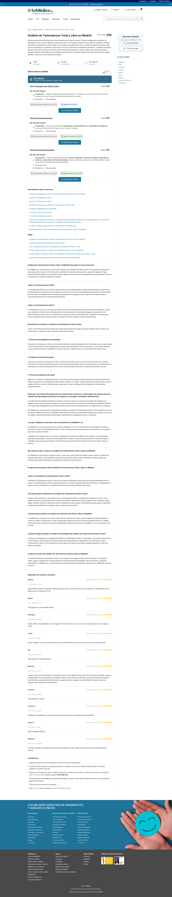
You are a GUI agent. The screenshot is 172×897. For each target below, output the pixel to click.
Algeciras (122, 62)
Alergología (31, 817)
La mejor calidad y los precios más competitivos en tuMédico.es (52, 226)
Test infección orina (83, 822)
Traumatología (32, 837)
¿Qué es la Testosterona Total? (40, 198)
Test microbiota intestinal (84, 819)
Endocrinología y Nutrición (35, 827)
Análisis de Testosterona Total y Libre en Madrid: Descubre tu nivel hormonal (57, 194)
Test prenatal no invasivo (60, 817)
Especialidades (75, 19)
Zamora (121, 70)
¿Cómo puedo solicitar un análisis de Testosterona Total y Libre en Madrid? (56, 250)
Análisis (30, 19)
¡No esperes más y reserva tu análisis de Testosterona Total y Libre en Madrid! (57, 229)
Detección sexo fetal (58, 840)
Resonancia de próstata (59, 824)
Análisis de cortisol (83, 840)
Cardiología (31, 822)
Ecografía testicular (58, 835)
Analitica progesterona (84, 832)
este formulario (34, 775)
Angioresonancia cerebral (60, 842)
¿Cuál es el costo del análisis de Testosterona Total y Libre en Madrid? (54, 258)
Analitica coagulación (84, 837)
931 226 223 (132, 43)
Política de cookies (62, 869)
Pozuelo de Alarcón (125, 80)
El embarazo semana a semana (38, 864)
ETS (37, 19)
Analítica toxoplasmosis (84, 827)
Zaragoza (122, 67)
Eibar (120, 65)
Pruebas (65, 19)
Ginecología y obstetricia (35, 830)
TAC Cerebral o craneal (59, 822)
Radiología (45, 19)
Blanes (121, 72)
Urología (30, 840)
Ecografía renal (57, 837)
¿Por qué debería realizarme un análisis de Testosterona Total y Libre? (54, 247)
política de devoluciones (61, 788)
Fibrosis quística (57, 830)
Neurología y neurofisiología (35, 832)
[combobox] (123, 19)
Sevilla (121, 77)
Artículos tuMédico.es (35, 877)
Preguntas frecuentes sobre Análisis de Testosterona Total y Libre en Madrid (57, 239)
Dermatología (31, 824)
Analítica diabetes (82, 835)
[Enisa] (119, 861)
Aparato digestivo (33, 819)
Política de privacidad (62, 867)
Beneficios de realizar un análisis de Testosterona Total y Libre (52, 205)
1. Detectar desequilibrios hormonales (43, 209)
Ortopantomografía (58, 827)
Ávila (120, 75)
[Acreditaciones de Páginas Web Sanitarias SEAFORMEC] (107, 861)
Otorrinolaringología (33, 835)
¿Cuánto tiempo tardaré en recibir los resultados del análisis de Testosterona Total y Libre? (62, 254)
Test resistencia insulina (84, 817)
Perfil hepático (82, 824)
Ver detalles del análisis (69, 110)
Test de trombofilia (58, 819)
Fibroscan (55, 832)
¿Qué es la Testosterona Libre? (40, 201)
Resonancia (56, 19)
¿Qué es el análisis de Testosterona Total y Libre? (47, 243)
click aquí (36, 788)
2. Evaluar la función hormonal (40, 212)
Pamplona (122, 83)
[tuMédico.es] (40, 10)
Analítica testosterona (84, 830)
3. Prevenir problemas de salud (40, 216)
